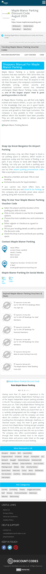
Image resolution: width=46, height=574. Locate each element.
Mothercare (39, 470)
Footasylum (35, 457)
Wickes (16, 467)
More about (17, 29)
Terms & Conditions (10, 516)
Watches (4, 496)
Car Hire (4, 489)
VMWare (15, 463)
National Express (23, 460)
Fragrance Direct (7, 457)
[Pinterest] (16, 549)
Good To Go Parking (32, 189)
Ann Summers (6, 474)
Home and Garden (21, 493)
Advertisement (8, 537)
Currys (24, 470)
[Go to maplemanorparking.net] (23, 381)
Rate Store (27, 29)
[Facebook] (4, 549)
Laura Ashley (27, 453)
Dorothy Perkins (32, 467)
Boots (31, 470)
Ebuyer (26, 457)
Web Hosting (14, 496)
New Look (16, 470)
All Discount (16, 26)
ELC (42, 457)
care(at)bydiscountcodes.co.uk (14, 533)
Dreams (12, 453)
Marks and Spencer (28, 474)
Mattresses (33, 493)
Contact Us (7, 530)
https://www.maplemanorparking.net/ (26, 22)
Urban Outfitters (25, 463)
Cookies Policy (8, 520)
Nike (22, 467)
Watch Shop (6, 463)
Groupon (5, 453)
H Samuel (18, 457)
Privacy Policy (8, 513)
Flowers (22, 489)
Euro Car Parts (38, 463)
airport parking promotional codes (29, 169)
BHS (19, 453)
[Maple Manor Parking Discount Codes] (6, 13)
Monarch (5, 460)
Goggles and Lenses (33, 489)
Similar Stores (28, 26)
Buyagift (13, 460)
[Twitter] (10, 549)
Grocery (9, 493)
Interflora (17, 474)
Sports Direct (6, 470)
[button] (44, 2)
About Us (6, 510)
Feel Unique (6, 477)
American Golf (36, 460)
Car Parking (13, 489)
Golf (3, 493)
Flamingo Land (7, 467)
